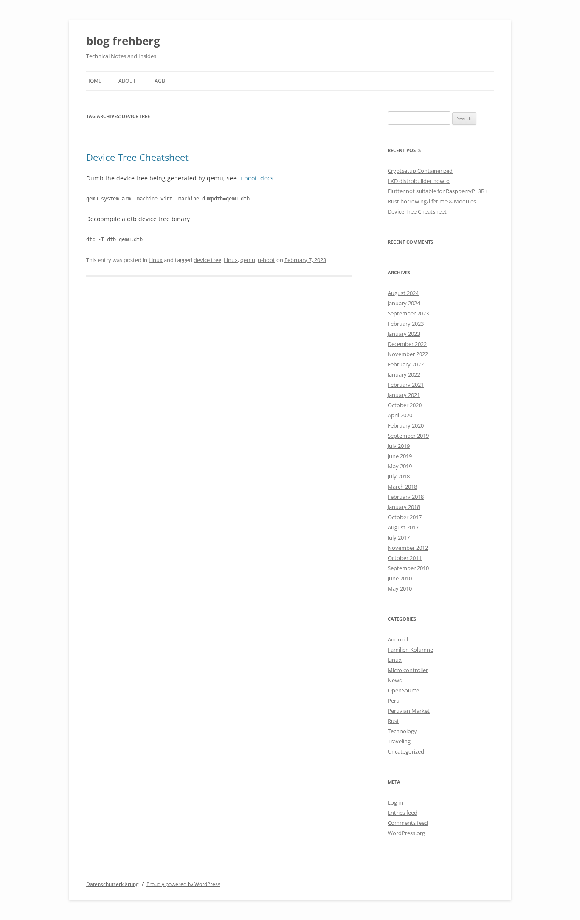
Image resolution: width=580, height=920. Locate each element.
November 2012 (408, 547)
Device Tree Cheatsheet (137, 157)
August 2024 (403, 293)
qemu (247, 260)
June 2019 (400, 456)
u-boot (266, 260)
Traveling (399, 741)
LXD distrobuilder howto (419, 181)
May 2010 (400, 588)
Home (93, 80)
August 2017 (403, 527)
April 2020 (400, 415)
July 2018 (399, 476)
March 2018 (402, 486)
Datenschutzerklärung (112, 884)
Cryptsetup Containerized (420, 170)
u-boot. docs (255, 178)
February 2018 (406, 497)
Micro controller (408, 670)
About (127, 80)
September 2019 (408, 435)
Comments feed (408, 823)
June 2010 (400, 578)
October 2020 (405, 405)
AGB (160, 80)
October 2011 (405, 558)
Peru (394, 700)
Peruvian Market (409, 711)
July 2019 (399, 446)
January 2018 (404, 507)
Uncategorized (406, 751)
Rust (393, 721)
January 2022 (404, 374)
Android (398, 639)
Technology (402, 731)
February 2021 (406, 384)
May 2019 (400, 466)
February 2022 (406, 364)
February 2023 (406, 323)
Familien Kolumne (410, 649)
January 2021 (404, 395)
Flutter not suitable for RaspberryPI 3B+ (437, 191)
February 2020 (406, 425)
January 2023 (404, 334)
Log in (395, 802)
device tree (207, 260)
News (395, 680)
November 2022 (408, 354)
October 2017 (405, 517)
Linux (156, 260)
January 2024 (404, 303)
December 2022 (407, 344)
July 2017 (399, 537)
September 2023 (408, 313)
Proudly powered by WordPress (183, 884)
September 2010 (408, 568)
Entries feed (402, 812)
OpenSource (403, 690)
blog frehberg (123, 40)
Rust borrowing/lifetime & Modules (432, 201)
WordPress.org (406, 833)
